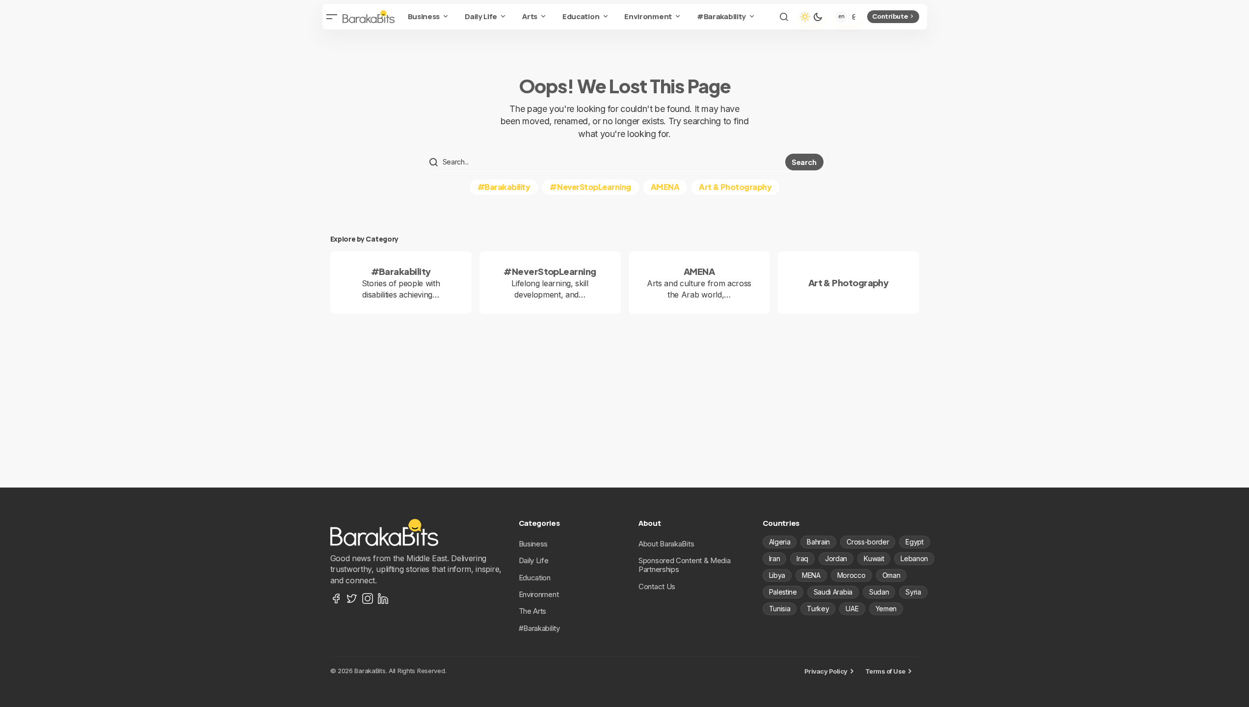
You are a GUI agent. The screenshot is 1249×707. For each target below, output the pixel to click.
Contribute (890, 16)
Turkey (818, 608)
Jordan (836, 558)
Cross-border (868, 542)
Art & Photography (735, 187)
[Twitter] (352, 598)
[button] (332, 16)
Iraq (802, 558)
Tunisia (780, 608)
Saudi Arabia (833, 592)
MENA (811, 575)
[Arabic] (854, 17)
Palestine (783, 592)
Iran (774, 558)
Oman (891, 575)
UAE (852, 608)
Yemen (886, 608)
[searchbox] (605, 162)
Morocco (851, 575)
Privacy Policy (826, 671)
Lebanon (914, 558)
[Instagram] (367, 598)
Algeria (780, 542)
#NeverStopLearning (590, 187)
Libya (777, 575)
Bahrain (818, 542)
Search (804, 161)
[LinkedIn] (383, 598)
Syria (913, 592)
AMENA (665, 187)
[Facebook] (336, 598)
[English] (841, 17)
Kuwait (874, 558)
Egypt (914, 542)
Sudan (879, 592)
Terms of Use (885, 671)
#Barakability (504, 187)
